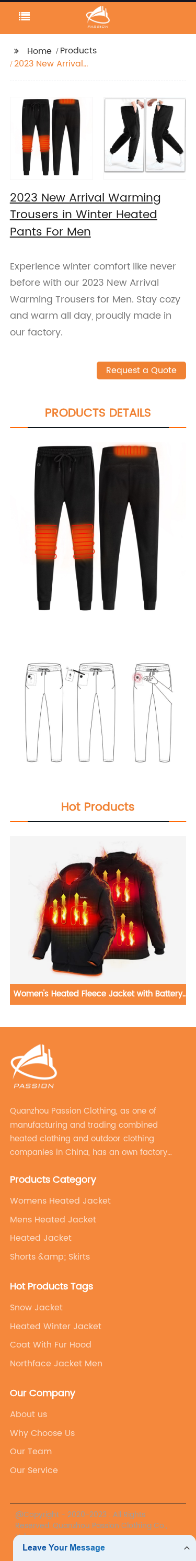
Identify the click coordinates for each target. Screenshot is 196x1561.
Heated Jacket (41, 1238)
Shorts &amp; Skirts (50, 1257)
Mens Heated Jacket (53, 1220)
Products (78, 51)
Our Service (34, 1470)
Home (39, 51)
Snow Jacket (36, 1307)
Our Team (31, 1451)
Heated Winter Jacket (55, 1326)
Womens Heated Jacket (60, 1201)
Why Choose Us (42, 1433)
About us (28, 1414)
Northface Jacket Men (56, 1363)
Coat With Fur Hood (50, 1345)
